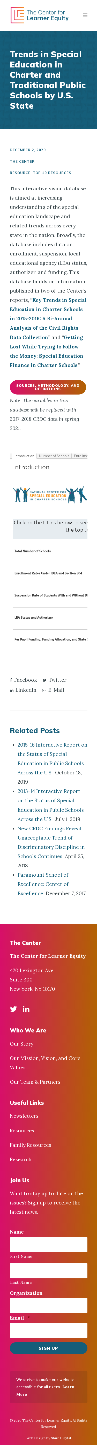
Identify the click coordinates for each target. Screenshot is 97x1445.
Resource (20, 173)
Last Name (21, 1282)
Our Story (21, 1044)
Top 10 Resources (52, 173)
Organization (26, 1293)
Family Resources (30, 1145)
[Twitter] (13, 1009)
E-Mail (55, 690)
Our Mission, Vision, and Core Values (45, 1063)
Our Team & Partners (35, 1082)
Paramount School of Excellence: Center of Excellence (43, 884)
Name (17, 1232)
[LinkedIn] (26, 1009)
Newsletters (24, 1116)
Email (20, 1318)
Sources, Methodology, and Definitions (48, 387)
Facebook (25, 680)
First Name (21, 1256)
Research (21, 1159)
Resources (22, 1130)
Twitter (56, 680)
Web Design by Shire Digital (48, 1438)
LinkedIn (25, 690)
